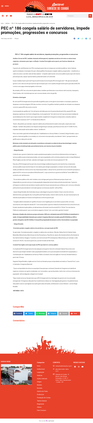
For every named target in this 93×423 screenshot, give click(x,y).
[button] (74, 38)
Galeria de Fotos (42, 391)
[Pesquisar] (90, 16)
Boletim (39, 385)
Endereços (40, 394)
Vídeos (39, 407)
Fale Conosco (41, 410)
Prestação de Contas (43, 397)
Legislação (40, 372)
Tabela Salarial (42, 401)
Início (2, 23)
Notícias (8, 23)
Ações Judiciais (42, 378)
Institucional (41, 369)
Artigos (39, 382)
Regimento (40, 404)
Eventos (39, 388)
